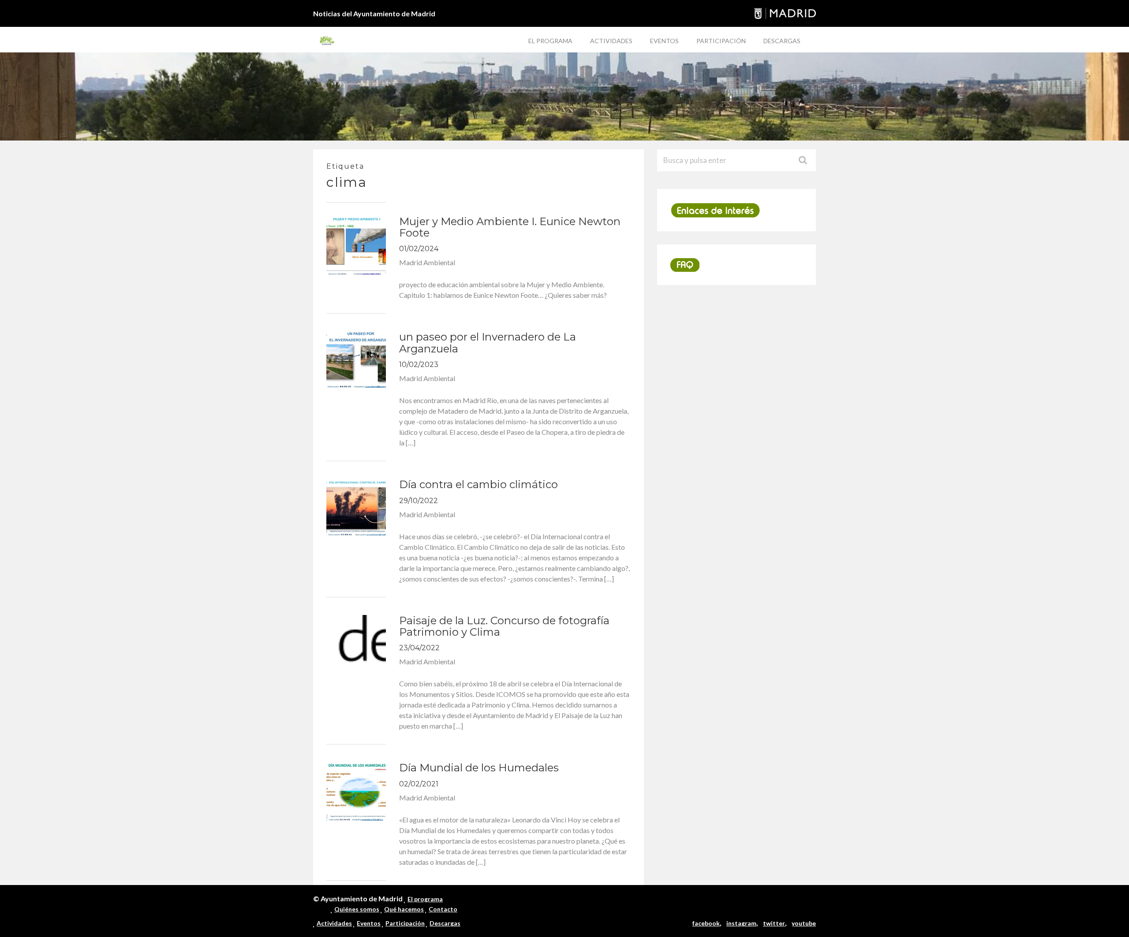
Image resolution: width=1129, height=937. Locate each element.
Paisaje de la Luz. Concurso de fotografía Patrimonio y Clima (504, 626)
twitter (774, 923)
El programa (550, 40)
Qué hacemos (404, 909)
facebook (706, 923)
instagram (741, 923)
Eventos (664, 40)
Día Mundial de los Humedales (479, 767)
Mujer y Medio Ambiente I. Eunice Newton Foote (510, 227)
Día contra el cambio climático (478, 484)
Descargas (781, 40)
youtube (804, 923)
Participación (721, 40)
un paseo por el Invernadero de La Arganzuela (487, 342)
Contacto (443, 909)
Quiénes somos (356, 909)
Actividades (611, 40)
